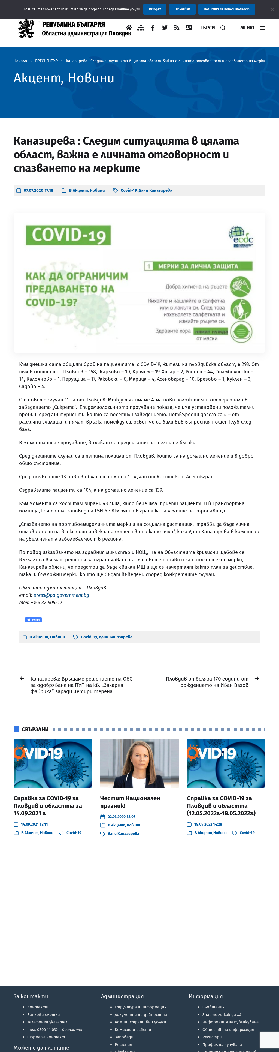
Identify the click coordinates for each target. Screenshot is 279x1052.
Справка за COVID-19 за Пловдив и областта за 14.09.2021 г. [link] (48, 806)
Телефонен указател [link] (47, 1022)
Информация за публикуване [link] (230, 1022)
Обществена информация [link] (228, 1029)
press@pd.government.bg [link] (61, 595)
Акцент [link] (80, 190)
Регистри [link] (212, 1037)
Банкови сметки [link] (43, 1014)
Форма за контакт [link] (46, 1037)
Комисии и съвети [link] (133, 1029)
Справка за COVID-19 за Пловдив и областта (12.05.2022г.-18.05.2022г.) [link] (221, 806)
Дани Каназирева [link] (155, 190)
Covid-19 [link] (129, 190)
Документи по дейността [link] (141, 1014)
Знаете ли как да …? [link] (222, 1014)
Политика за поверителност (227, 9)
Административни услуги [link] (140, 1022)
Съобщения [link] (213, 1007)
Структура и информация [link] (140, 1007)
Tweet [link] (35, 620)
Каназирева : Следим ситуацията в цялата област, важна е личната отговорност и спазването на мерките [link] (168, 61)
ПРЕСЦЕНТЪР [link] (46, 61)
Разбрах (155, 9)
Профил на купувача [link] (222, 1044)
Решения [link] (123, 1044)
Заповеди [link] (124, 1037)
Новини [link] (97, 190)
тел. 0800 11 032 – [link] (55, 1029)
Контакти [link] (37, 1007)
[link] (78, 28)
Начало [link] (20, 61)
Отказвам (182, 9)
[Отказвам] (272, 9)
